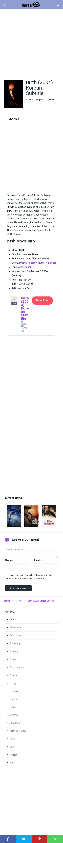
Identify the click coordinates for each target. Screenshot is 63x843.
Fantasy (50, 100)
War (12, 762)
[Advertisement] (31, 42)
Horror (13, 707)
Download (42, 300)
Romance (15, 723)
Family (13, 683)
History (13, 699)
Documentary (17, 667)
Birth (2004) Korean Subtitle (25, 308)
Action (13, 619)
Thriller (52, 262)
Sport (12, 746)
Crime (13, 659)
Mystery (42, 262)
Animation (15, 635)
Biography (15, 643)
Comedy (14, 651)
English (39, 100)
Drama (29, 100)
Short (12, 739)
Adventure (15, 627)
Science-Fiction (18, 731)
